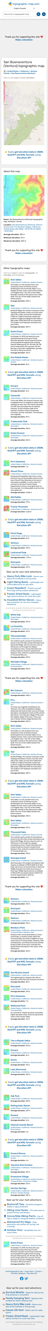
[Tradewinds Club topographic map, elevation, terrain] (6, 424)
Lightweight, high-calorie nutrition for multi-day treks (24, 595)
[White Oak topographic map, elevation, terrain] (6, 618)
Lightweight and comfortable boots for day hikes (25, 583)
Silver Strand (15, 1129)
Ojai (12, 305)
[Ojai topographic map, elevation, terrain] (6, 316)
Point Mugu (16, 533)
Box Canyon (16, 690)
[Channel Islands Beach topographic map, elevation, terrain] (6, 1128)
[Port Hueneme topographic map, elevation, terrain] (6, 464)
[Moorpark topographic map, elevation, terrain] (6, 564)
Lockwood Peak (18, 552)
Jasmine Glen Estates (22, 1165)
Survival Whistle (15, 1292)
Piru (13, 700)
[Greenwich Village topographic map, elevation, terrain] (6, 1180)
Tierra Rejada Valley (20, 1040)
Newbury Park (18, 927)
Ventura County (36, 282)
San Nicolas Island (20, 972)
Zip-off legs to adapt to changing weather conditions (25, 1217)
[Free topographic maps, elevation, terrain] (4, 71)
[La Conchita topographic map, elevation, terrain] (6, 628)
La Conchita (16, 626)
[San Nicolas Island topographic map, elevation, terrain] (6, 977)
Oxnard (13, 362)
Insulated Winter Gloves (20, 599)
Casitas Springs (19, 1188)
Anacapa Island (18, 858)
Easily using (25, 155)
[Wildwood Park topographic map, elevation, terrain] (6, 1012)
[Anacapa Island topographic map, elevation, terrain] (6, 867)
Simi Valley (16, 279)
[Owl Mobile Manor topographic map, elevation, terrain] (6, 360)
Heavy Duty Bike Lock (19, 576)
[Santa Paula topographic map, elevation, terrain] (6, 342)
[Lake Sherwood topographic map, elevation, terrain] (6, 1071)
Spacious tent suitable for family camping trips (24, 1299)
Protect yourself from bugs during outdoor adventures (24, 589)
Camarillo (15, 395)
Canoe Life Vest (15, 1310)
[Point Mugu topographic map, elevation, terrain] (6, 535)
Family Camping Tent (18, 1298)
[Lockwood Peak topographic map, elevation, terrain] (6, 554)
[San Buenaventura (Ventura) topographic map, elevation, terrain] (24, 195)
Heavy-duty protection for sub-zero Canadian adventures (24, 602)
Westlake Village (19, 662)
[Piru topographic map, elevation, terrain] (6, 710)
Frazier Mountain (19, 506)
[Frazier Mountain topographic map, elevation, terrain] (6, 509)
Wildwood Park (18, 1005)
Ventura (15, 543)
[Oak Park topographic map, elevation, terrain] (6, 1098)
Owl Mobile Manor (19, 357)
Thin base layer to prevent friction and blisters (25, 1211)
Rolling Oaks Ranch (20, 1105)
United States (16, 282)
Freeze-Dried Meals (18, 593)
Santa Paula (17, 331)
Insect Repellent (16, 587)
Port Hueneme (18, 461)
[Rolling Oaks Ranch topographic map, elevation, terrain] (6, 1108)
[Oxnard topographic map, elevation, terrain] (6, 388)
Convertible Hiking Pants (21, 1216)
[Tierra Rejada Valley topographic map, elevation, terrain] (6, 1043)
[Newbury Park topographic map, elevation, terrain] (6, 939)
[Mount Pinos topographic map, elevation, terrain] (6, 481)
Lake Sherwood (18, 1069)
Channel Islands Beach (22, 1125)
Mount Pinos (17, 471)
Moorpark (15, 562)
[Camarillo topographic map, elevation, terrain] (6, 406)
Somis (14, 1060)
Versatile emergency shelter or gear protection (24, 1205)
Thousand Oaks (18, 636)
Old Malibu (16, 497)
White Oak (16, 614)
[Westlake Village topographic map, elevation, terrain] (6, 665)
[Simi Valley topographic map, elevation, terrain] (6, 290)
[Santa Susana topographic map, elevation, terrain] (6, 436)
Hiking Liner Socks (17, 1210)
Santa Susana (17, 433)
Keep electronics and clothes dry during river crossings (23, 1224)
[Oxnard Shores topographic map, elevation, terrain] (6, 1156)
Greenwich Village (20, 1176)
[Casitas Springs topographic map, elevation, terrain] (6, 1191)
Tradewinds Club (19, 421)
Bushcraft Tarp (15, 1204)
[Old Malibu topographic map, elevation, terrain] (6, 499)
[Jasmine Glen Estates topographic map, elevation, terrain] (6, 1168)
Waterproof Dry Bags (19, 1221)
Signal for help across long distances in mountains (25, 1294)
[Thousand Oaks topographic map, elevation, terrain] (6, 646)
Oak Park (15, 1096)
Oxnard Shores (18, 1153)
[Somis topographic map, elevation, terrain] (6, 1062)
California (25, 282)
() (23, 228)
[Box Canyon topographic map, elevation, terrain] (6, 692)
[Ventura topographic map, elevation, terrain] (6, 545)
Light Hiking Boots (17, 582)
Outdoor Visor (15, 1230)
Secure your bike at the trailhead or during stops (25, 577)
